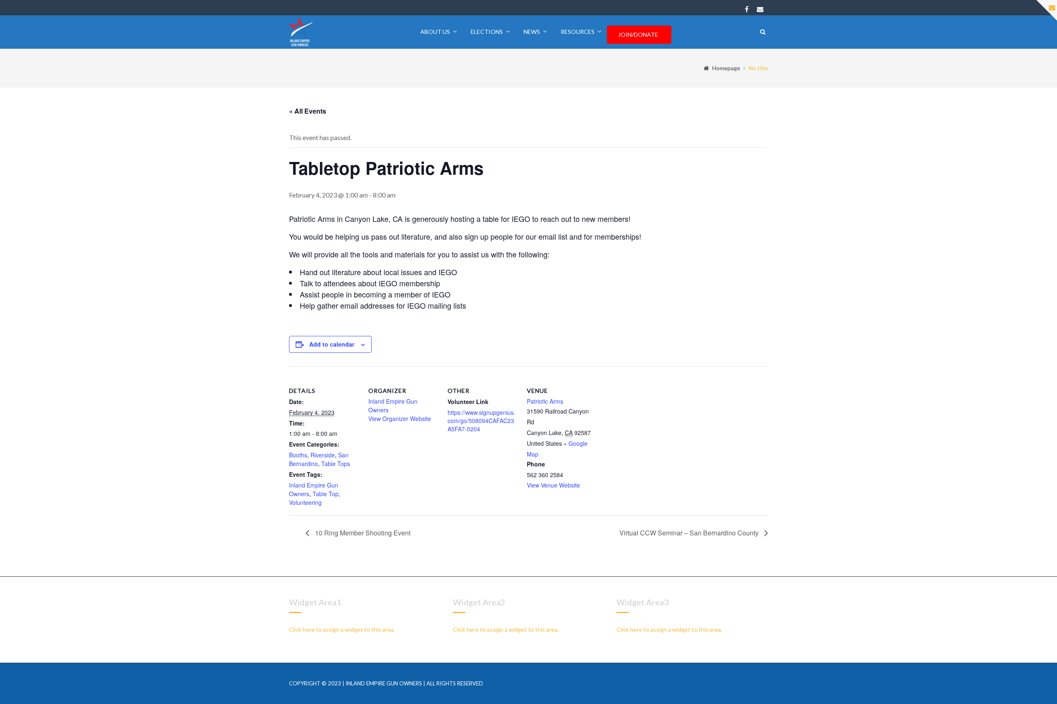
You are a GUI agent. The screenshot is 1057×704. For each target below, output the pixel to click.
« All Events (307, 111)
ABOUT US (435, 31)
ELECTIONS (487, 31)
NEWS (532, 31)
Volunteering (305, 502)
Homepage (726, 67)
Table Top (326, 494)
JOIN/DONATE (638, 34)
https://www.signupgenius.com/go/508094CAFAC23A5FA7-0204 (481, 420)
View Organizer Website (399, 418)
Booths (298, 455)
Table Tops (335, 463)
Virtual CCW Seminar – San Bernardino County (689, 533)
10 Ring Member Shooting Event (361, 533)
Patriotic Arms (545, 401)
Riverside (322, 455)
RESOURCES (578, 31)
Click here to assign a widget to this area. (342, 629)
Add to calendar (331, 344)
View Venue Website (553, 485)
